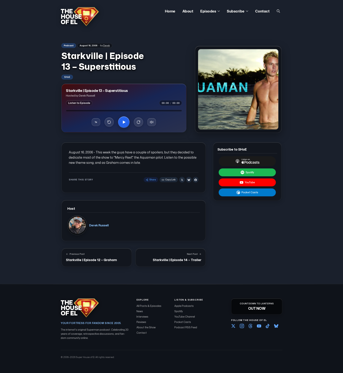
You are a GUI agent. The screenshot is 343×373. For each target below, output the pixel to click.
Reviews (141, 322)
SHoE (67, 76)
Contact (262, 11)
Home (170, 11)
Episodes (208, 11)
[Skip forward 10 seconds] (138, 122)
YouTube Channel (184, 316)
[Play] (124, 122)
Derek (106, 45)
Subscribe (235, 11)
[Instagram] (242, 326)
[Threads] (250, 326)
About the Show (146, 327)
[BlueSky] (276, 326)
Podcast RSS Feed (185, 327)
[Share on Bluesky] (189, 180)
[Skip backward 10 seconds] (109, 122)
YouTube (250, 182)
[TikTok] (267, 326)
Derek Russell (99, 225)
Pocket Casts (250, 192)
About (187, 11)
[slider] (124, 111)
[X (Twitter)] (233, 326)
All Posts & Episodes (148, 306)
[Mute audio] (151, 122)
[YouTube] (259, 326)
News (139, 311)
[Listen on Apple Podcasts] (247, 161)
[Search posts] (278, 11)
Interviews (142, 316)
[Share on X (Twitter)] (182, 180)
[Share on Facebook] (195, 180)
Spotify (250, 172)
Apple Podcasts (184, 306)
